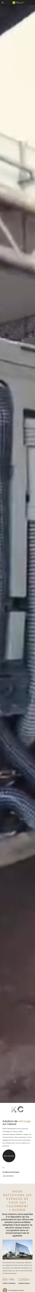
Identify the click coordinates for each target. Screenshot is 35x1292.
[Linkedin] (3, 1167)
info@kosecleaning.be (11, 1172)
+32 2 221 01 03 (8, 1176)
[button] (9, 1156)
